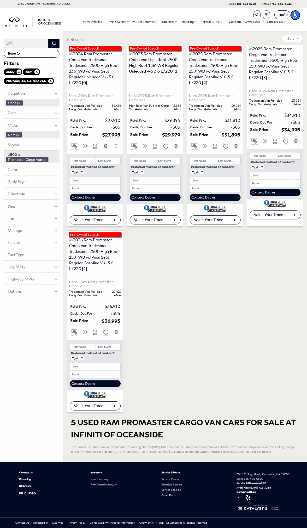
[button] (94, 22)
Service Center (170, 479)
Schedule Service (171, 484)
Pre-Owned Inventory (103, 484)
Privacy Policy (77, 522)
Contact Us (26, 472)
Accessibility (41, 522)
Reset (12, 54)
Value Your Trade (88, 219)
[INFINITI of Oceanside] (32, 21)
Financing (25, 479)
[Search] (53, 43)
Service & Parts (170, 472)
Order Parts (168, 495)
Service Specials (171, 489)
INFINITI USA (27, 492)
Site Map (58, 522)
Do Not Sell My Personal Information (112, 522)
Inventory (96, 472)
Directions (25, 486)
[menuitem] (32, 103)
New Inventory (99, 479)
